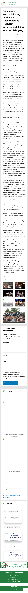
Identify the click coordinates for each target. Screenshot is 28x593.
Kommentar (6, 342)
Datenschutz (14, 590)
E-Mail (5, 361)
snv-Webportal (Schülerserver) (12, 495)
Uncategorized (9, 36)
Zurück (5, 279)
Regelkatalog (8, 497)
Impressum (14, 586)
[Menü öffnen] (26, 3)
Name (5, 355)
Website (5, 367)
